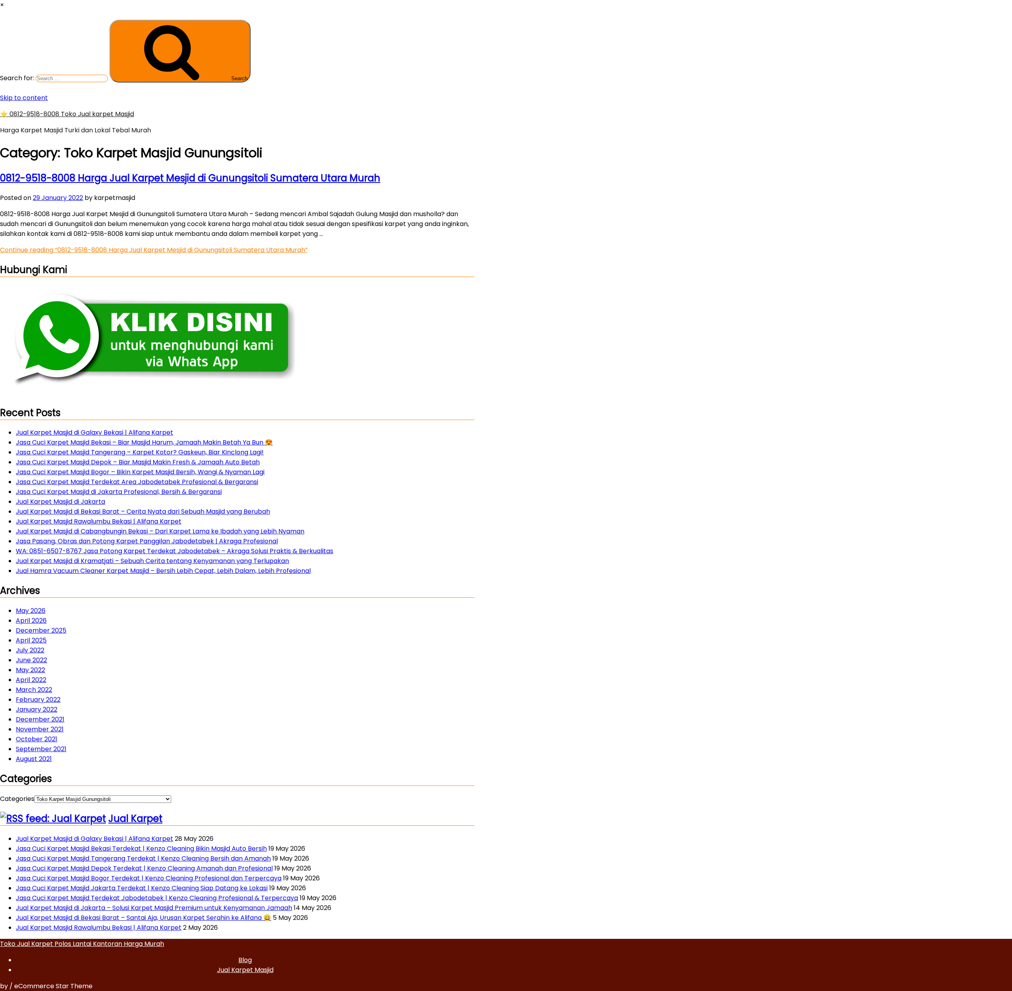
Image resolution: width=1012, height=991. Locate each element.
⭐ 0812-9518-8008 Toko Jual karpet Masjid (67, 114)
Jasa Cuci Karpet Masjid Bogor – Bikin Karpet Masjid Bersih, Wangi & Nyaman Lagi (140, 472)
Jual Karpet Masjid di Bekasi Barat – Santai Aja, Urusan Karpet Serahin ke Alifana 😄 (143, 917)
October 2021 (36, 739)
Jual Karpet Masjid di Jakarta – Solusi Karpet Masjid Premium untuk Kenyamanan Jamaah (154, 907)
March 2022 (34, 689)
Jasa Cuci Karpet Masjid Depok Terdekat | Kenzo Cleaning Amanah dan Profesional (144, 868)
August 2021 (34, 758)
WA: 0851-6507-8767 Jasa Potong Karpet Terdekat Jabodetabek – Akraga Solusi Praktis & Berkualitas (174, 551)
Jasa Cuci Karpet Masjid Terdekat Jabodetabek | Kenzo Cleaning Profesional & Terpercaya (157, 897)
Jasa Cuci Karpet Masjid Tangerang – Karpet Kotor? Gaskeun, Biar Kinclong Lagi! (140, 452)
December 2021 (40, 719)
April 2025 (31, 640)
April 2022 (31, 679)
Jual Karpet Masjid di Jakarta (60, 501)
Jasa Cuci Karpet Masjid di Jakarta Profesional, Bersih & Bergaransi (119, 491)
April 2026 (31, 620)
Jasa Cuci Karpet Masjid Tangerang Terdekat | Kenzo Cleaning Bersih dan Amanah (143, 858)
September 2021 (41, 749)
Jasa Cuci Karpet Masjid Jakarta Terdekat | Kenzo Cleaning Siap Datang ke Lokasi (142, 888)
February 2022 (38, 699)
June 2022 (31, 660)
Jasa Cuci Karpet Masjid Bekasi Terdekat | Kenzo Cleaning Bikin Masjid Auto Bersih (141, 848)
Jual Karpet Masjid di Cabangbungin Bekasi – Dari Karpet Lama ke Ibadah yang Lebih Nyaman (160, 531)
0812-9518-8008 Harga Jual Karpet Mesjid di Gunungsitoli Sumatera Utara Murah (190, 178)
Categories (17, 798)
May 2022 (30, 669)
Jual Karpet (135, 818)
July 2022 (30, 650)
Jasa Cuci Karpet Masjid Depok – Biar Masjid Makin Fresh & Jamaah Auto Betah (138, 462)
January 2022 (36, 709)
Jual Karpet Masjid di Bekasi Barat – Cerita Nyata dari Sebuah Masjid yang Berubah (143, 511)
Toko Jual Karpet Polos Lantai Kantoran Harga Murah (82, 943)
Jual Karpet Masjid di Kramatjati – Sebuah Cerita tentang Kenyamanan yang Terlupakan (152, 560)
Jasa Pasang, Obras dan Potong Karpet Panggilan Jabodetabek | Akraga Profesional (147, 541)
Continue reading (154, 249)
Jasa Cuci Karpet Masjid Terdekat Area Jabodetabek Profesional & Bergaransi (137, 481)
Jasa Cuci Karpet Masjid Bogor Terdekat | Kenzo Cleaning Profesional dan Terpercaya (148, 878)
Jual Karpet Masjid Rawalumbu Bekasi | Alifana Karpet (98, 521)
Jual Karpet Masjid (245, 969)
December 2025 (41, 630)
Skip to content (24, 97)
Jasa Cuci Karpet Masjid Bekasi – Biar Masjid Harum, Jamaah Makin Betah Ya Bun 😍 (144, 442)
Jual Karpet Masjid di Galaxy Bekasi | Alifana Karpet (94, 432)
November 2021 (40, 729)
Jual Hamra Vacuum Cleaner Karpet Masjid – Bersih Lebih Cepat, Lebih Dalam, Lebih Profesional (163, 570)
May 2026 (30, 610)
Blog (245, 960)
